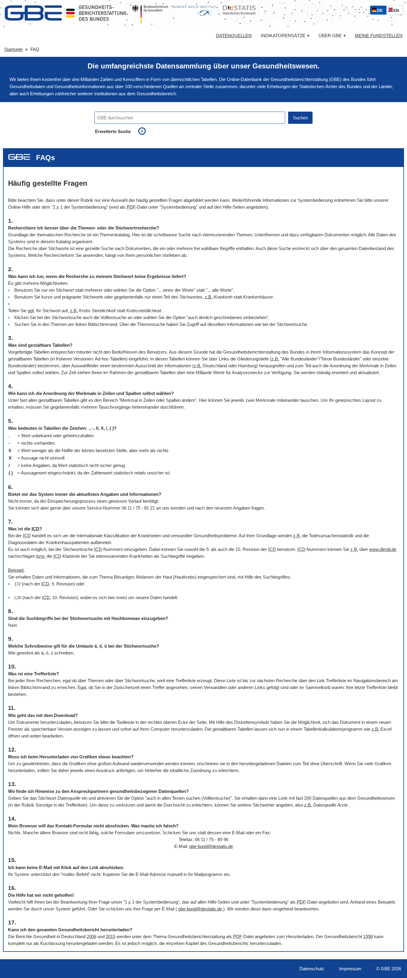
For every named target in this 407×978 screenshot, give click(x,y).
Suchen (300, 117)
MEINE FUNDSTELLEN (379, 35)
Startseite (13, 49)
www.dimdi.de (382, 549)
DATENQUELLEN (234, 35)
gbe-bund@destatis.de (211, 846)
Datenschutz (311, 968)
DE (381, 11)
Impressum (350, 968)
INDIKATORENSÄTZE (285, 35)
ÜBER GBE (332, 35)
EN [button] (397, 11)
